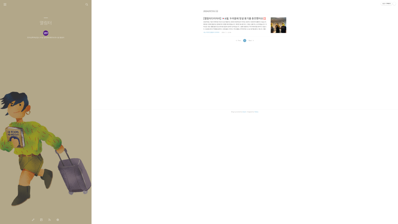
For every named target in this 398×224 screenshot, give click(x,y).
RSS (49, 220)
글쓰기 (33, 220)
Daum (244, 112)
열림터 (46, 23)
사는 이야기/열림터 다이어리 (211, 32)
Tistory (256, 112)
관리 (58, 220)
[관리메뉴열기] (394, 3)
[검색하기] (87, 4)
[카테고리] (5, 4)
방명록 (41, 220)
